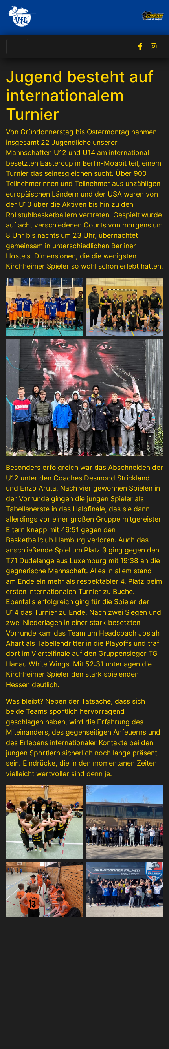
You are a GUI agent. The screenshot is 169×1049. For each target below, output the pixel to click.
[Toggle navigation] (17, 46)
